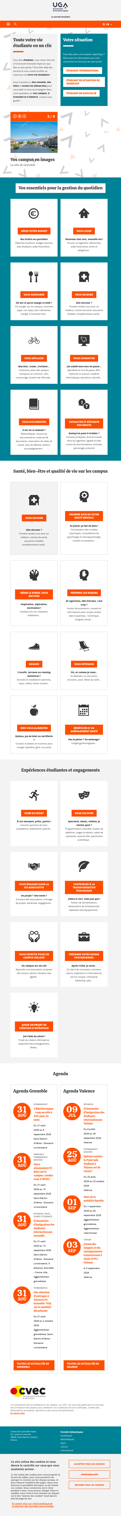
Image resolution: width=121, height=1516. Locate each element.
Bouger (34, 664)
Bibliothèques (67, 1439)
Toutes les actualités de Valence (83, 1365)
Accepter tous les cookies (89, 1463)
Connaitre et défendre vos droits (84, 423)
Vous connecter (84, 358)
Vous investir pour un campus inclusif (34, 956)
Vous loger (84, 231)
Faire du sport (34, 813)
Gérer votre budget (34, 231)
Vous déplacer (34, 358)
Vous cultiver (84, 813)
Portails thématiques (71, 1431)
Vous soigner (84, 294)
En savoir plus (17, 1413)
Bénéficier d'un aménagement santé (84, 729)
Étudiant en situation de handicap (83, 82)
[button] (15, 24)
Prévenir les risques (84, 592)
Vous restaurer (34, 294)
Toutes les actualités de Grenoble (33, 1365)
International (66, 1450)
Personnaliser (89, 1474)
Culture (64, 1446)
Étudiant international (82, 70)
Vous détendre (84, 664)
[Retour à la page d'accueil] (60, 7)
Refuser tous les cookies (89, 1484)
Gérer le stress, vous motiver (34, 594)
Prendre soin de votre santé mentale (84, 516)
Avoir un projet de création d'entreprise (34, 1026)
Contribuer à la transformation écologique (84, 887)
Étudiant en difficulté (81, 93)
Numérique (66, 1435)
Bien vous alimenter (34, 728)
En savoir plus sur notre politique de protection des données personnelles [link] (33, 1505)
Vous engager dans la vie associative (34, 885)
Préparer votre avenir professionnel (84, 956)
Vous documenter (34, 422)
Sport (63, 1443)
